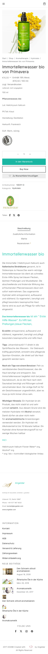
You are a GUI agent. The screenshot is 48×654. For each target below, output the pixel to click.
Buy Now (24, 169)
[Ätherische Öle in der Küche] (4, 607)
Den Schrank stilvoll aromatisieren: (26, 569)
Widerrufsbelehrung (11, 558)
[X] (14, 215)
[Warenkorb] (44, 3)
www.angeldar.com (9, 509)
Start (4, 58)
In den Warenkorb (24, 161)
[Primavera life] (10, 202)
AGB (4, 538)
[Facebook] (10, 215)
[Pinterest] (18, 215)
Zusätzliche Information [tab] (24, 234)
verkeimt (14, 408)
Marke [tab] (24, 239)
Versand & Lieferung (11, 548)
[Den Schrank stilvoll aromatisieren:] (4, 597)
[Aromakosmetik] (4, 616)
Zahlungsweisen (9, 553)
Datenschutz (8, 543)
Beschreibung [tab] (24, 228)
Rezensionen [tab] (24, 243)
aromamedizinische (15, 419)
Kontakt (6, 528)
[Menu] (3, 4)
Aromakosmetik (24, 588)
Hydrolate (35, 58)
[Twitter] (21, 631)
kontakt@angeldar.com (15, 506)
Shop (11, 58)
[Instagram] (26, 631)
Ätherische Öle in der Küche (30, 579)
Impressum (7, 533)
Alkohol (28, 411)
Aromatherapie (22, 58)
